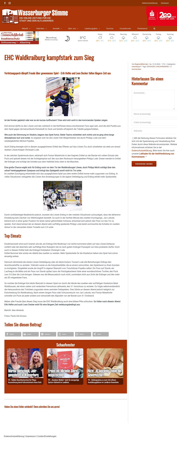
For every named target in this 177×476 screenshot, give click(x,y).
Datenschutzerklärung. (142, 150)
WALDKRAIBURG (162, 67)
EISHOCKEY (151, 67)
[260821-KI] (105, 350)
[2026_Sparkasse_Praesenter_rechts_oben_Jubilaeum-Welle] (161, 7)
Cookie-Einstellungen (46, 436)
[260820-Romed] (25, 350)
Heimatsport (136, 67)
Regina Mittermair (141, 64)
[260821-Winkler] (65, 350)
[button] (154, 28)
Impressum (31, 436)
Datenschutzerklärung (14, 436)
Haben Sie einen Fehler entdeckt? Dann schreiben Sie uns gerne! (32, 406)
